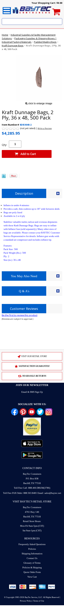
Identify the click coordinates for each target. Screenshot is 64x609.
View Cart (32, 576)
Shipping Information (32, 553)
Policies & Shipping (32, 567)
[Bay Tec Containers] (32, 14)
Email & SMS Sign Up (32, 392)
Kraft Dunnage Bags (12, 45)
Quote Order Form (32, 572)
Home (5, 34)
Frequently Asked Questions (32, 544)
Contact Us (32, 558)
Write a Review (45, 128)
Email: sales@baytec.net (49, 493)
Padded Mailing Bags (45, 42)
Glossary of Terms (32, 562)
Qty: (4, 144)
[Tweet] (4, 177)
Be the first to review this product (19, 315)
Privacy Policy (26, 601)
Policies (32, 549)
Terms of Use (38, 601)
